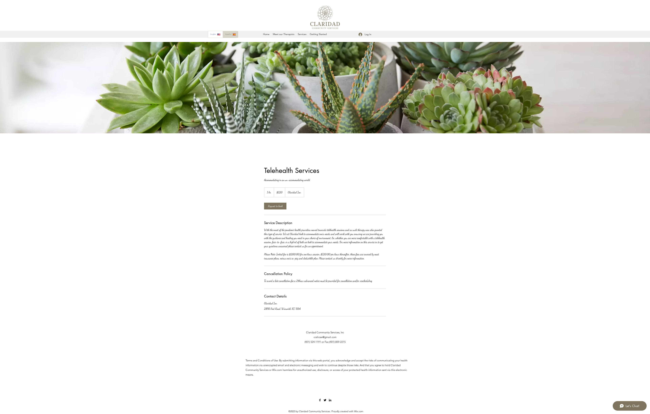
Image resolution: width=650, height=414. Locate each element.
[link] (275, 206)
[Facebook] (320, 400)
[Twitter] (325, 400)
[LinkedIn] (330, 400)
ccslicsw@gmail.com (325, 337)
